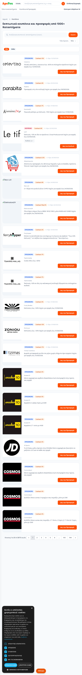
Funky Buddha (28, 305)
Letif (25, 132)
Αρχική (5, 19)
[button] (18, 670)
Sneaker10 (27, 375)
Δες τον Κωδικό (68, 146)
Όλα (6, 49)
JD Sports (27, 445)
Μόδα (13, 49)
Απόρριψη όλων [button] (25, 665)
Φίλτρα (41, 671)
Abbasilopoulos (28, 161)
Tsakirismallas (28, 258)
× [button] (32, 608)
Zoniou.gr (27, 328)
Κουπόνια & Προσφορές (27, 9)
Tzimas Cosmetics (29, 350)
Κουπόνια (15, 19)
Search (73, 35)
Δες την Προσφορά (67, 72)
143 (64, 538)
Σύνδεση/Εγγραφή (73, 4)
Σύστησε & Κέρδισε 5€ (72, 9)
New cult (26, 186)
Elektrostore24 (28, 208)
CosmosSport (28, 470)
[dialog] (18, 639)
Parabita (26, 86)
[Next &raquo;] (75, 538)
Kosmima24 (27, 109)
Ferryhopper (27, 233)
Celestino (27, 62)
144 (70, 538)
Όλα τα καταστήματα (9, 9)
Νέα (72, 41)
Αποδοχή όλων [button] (10, 665)
